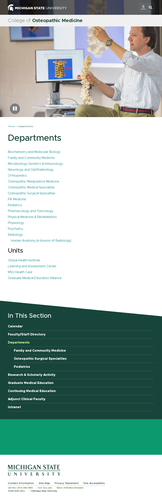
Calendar (15, 326)
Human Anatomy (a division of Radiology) (41, 240)
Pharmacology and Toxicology (30, 211)
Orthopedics (17, 175)
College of (45, 20)
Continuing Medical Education (32, 391)
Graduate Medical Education (31, 383)
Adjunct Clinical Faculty (26, 399)
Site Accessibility (94, 483)
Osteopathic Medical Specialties (31, 187)
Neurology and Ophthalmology (31, 169)
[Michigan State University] (37, 7)
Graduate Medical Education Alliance (35, 278)
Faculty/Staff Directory (27, 334)
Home (11, 126)
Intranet (14, 407)
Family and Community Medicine (31, 157)
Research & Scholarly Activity (32, 374)
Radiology (15, 234)
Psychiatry (15, 228)
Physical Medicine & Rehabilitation (32, 217)
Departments (18, 342)
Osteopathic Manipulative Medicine (33, 181)
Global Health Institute (24, 260)
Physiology (16, 222)
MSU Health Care (20, 272)
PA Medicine (17, 199)
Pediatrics (15, 205)
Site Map (44, 483)
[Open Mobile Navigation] (146, 7)
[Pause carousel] (15, 108)
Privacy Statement (67, 483)
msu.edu (47, 488)
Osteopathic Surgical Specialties (31, 193)
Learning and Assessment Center (32, 266)
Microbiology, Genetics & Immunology (35, 163)
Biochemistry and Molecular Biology (34, 152)
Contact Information (21, 483)
